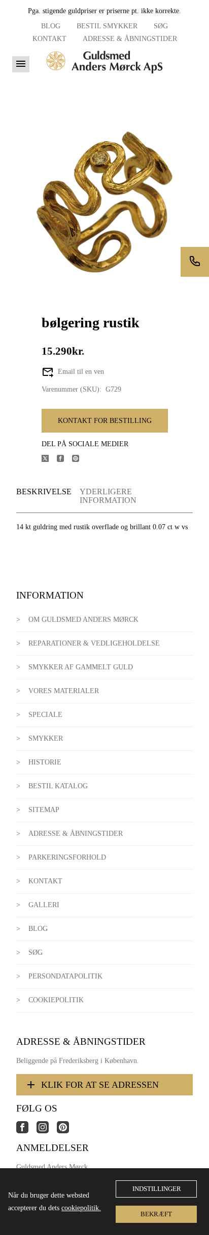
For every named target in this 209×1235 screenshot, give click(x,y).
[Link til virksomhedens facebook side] (26, 1131)
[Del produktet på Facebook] (64, 459)
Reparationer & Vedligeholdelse (94, 643)
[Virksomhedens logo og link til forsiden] (104, 76)
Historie (44, 762)
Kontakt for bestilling (105, 420)
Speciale (45, 714)
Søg (161, 26)
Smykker (45, 738)
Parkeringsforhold (67, 857)
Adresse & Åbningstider (130, 38)
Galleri (43, 905)
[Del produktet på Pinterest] (79, 459)
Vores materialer (63, 691)
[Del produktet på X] (49, 459)
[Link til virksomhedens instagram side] (47, 1131)
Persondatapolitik (65, 976)
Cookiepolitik (56, 1000)
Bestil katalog (58, 786)
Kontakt (49, 38)
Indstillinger (156, 1189)
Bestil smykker (107, 26)
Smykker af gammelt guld (80, 667)
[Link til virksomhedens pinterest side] (67, 1131)
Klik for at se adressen (100, 1085)
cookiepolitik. (81, 1208)
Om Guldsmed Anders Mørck (83, 619)
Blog (50, 26)
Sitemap (43, 810)
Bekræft (156, 1214)
